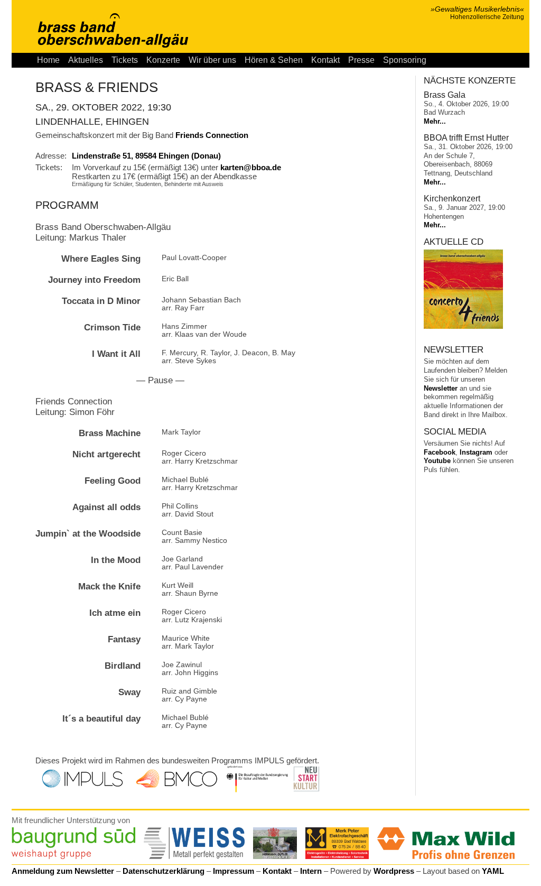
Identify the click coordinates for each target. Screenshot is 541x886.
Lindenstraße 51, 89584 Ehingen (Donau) (146, 155)
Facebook (439, 452)
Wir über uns (212, 60)
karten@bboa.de (250, 167)
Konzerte (163, 60)
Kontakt (325, 60)
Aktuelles (85, 60)
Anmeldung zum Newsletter (63, 870)
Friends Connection (211, 135)
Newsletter (441, 388)
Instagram (476, 452)
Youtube (437, 461)
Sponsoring (404, 60)
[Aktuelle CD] (463, 326)
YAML (493, 870)
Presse (361, 60)
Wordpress (394, 870)
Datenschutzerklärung (163, 870)
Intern (311, 870)
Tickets (124, 60)
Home (48, 60)
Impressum (233, 870)
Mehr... (435, 121)
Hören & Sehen (274, 60)
